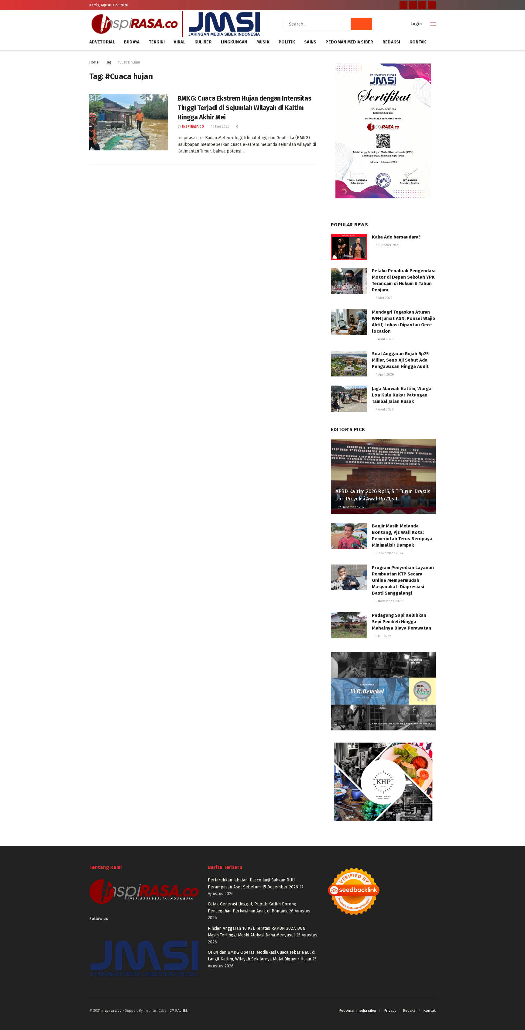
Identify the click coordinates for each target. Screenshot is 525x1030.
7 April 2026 (384, 409)
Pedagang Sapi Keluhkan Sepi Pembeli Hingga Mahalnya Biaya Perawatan (401, 622)
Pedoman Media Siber (349, 42)
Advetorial (102, 42)
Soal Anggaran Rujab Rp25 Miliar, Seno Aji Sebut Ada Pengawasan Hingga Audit (400, 360)
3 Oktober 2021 (387, 245)
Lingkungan (234, 42)
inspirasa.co (193, 127)
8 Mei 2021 (383, 298)
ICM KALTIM (178, 1010)
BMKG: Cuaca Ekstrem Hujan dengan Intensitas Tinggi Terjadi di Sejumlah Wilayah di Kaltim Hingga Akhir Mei (244, 107)
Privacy (389, 1010)
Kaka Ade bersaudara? (396, 237)
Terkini (157, 42)
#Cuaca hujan (129, 62)
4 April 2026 (384, 374)
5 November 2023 (389, 601)
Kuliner (203, 42)
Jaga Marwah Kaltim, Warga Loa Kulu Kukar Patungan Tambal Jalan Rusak (401, 395)
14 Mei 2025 (219, 127)
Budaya (132, 42)
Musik (262, 42)
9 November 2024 (389, 553)
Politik (287, 42)
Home (94, 62)
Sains (310, 42)
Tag (108, 62)
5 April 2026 (384, 339)
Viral (179, 42)
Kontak (418, 42)
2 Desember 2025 (352, 507)
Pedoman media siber (357, 1010)
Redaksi (391, 42)
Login (416, 23)
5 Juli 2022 (383, 636)
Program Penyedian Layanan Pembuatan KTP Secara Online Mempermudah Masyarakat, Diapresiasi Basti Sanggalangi (403, 580)
